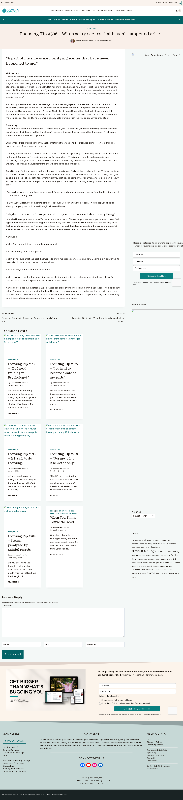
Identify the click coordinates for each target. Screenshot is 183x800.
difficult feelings (144, 551)
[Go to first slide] (179, 19)
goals (158, 559)
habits (139, 563)
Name (6, 644)
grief (173, 559)
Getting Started (10, 747)
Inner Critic (61, 511)
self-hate (135, 573)
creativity (148, 544)
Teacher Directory (155, 755)
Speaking (151, 753)
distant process (164, 551)
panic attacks (159, 566)
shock (158, 573)
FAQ (149, 739)
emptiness (155, 555)
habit (134, 563)
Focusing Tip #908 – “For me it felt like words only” (64, 458)
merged (142, 566)
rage (164, 569)
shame (151, 573)
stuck (164, 573)
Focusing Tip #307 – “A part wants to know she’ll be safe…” (98, 318)
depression (145, 547)
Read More (14, 413)
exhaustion (165, 555)
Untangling (8, 766)
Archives (136, 512)
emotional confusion (141, 555)
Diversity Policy (154, 742)
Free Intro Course (124, 10)
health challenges (151, 563)
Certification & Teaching (15, 771)
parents (169, 566)
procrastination (148, 569)
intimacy (135, 566)
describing (155, 547)
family (174, 555)
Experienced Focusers (13, 763)
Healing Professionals (13, 769)
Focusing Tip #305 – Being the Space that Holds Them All (30, 318)
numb (149, 566)
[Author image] (72, 41)
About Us (151, 758)
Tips (94, 29)
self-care (170, 569)
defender (172, 544)
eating (176, 551)
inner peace (175, 563)
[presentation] (22, 344)
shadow (143, 573)
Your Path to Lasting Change (16, 760)
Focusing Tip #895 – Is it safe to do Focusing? (22, 458)
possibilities (136, 569)
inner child (164, 563)
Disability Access (155, 745)
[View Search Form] (180, 3)
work (134, 577)
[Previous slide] (3, 19)
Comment (8, 605)
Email (48, 644)
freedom (151, 559)
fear (134, 559)
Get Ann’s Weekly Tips (13, 753)
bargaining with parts (143, 540)
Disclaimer (152, 761)
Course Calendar (11, 750)
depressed (136, 547)
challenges (165, 540)
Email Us (99, 783)
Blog (89, 29)
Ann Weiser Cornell (86, 41)
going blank (165, 559)
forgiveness (142, 559)
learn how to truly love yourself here (116, 19)
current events (160, 543)
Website (91, 644)
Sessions (86, 10)
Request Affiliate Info (157, 750)
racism (158, 569)
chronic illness (138, 544)
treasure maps (173, 573)
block (157, 540)
